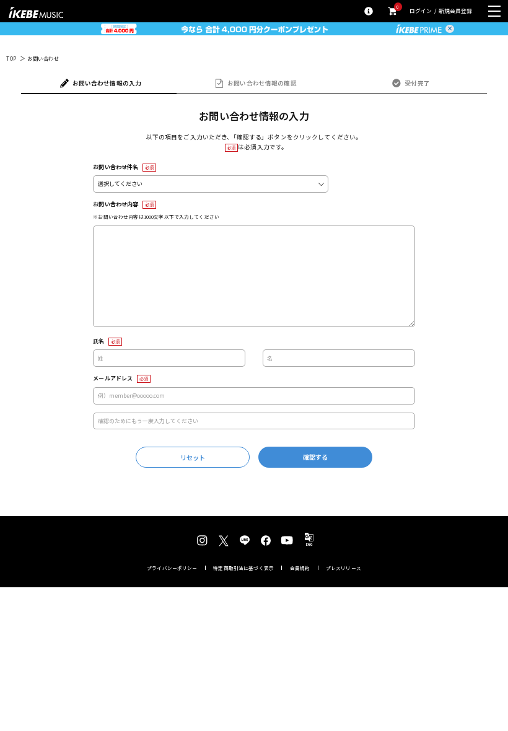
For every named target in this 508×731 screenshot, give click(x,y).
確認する (315, 457)
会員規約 (300, 568)
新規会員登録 (456, 11)
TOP (11, 59)
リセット (193, 457)
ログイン (420, 11)
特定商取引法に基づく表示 (243, 568)
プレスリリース (343, 568)
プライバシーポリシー (172, 568)
